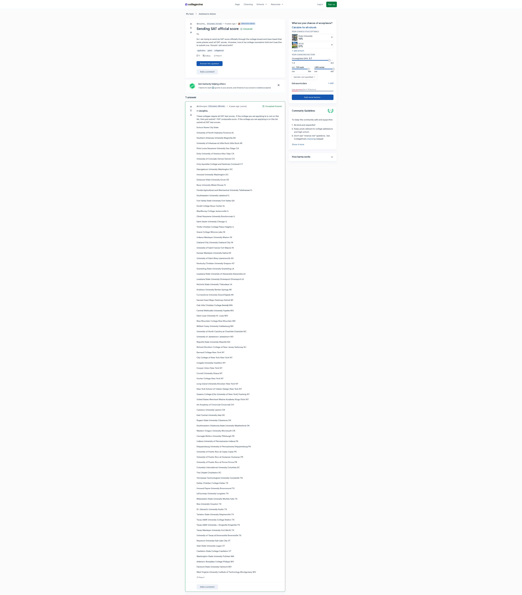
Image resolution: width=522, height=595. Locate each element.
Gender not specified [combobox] (303, 77)
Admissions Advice (207, 13)
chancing (311, 138)
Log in (320, 4)
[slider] (329, 60)
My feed (189, 13)
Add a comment (207, 71)
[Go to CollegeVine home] (194, 4)
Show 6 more (298, 144)
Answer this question (209, 63)
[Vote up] (190, 24)
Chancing (248, 4)
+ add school (298, 50)
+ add (330, 83)
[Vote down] (190, 32)
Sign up (331, 4)
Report (219, 56)
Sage (237, 4)
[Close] (278, 85)
